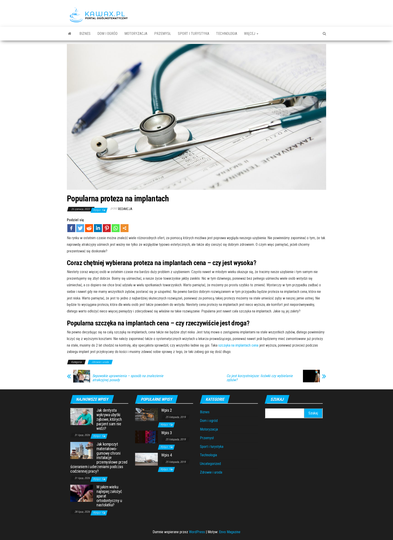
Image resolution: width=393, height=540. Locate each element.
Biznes (85, 33)
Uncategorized (210, 463)
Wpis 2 (166, 410)
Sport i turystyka (193, 33)
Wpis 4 (166, 455)
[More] (124, 228)
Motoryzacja (135, 33)
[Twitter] (80, 228)
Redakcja (125, 209)
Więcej (250, 33)
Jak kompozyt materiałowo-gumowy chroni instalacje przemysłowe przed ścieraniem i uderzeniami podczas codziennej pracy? (98, 458)
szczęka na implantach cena (238, 345)
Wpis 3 (166, 432)
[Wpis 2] (146, 414)
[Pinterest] (107, 228)
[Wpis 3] (146, 436)
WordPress (197, 532)
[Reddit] (89, 228)
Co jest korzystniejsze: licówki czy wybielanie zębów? (260, 378)
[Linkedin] (98, 228)
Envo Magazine (229, 532)
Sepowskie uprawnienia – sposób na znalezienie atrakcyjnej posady (127, 378)
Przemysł (162, 33)
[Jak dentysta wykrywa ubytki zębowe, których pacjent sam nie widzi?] (81, 416)
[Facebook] (71, 228)
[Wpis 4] (146, 459)
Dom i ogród (107, 33)
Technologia (226, 33)
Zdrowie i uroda (100, 362)
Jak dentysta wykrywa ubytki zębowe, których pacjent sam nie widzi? (109, 419)
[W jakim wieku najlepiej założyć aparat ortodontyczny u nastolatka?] (81, 493)
